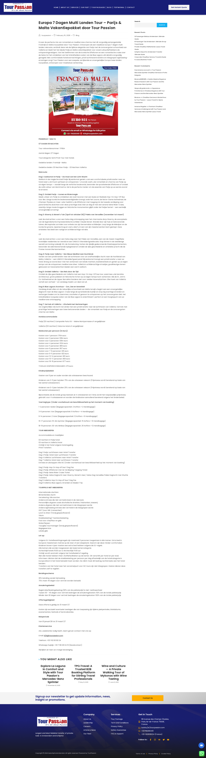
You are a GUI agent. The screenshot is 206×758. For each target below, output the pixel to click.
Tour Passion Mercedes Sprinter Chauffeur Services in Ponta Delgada (151, 72)
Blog (109, 7)
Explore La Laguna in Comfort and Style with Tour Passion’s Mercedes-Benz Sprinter (53, 674)
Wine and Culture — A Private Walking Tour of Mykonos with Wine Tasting (113, 672)
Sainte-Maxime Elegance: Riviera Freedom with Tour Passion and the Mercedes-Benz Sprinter (150, 81)
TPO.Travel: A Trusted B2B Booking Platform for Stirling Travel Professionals (83, 672)
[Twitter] (164, 740)
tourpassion (46, 35)
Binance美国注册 (140, 79)
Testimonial (119, 7)
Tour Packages (98, 7)
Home (56, 7)
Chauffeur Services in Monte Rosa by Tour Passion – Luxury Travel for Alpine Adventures (150, 100)
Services (75, 7)
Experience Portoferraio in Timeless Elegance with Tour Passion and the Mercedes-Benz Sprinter (150, 90)
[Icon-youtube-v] (168, 740)
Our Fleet (85, 7)
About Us (65, 7)
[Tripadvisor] (159, 740)
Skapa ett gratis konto (142, 88)
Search (137, 21)
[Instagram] (155, 740)
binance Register (140, 106)
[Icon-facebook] (150, 740)
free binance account (142, 70)
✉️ (201, 745)
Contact (131, 7)
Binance (137, 97)
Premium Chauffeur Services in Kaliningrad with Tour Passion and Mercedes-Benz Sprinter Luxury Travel (150, 109)
